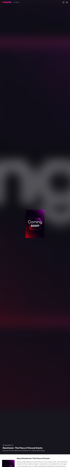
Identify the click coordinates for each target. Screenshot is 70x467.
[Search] (63, 2)
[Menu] (66, 2)
